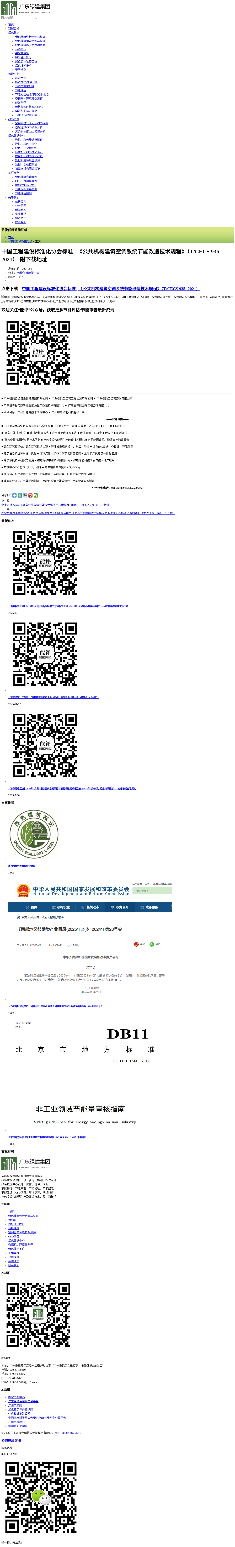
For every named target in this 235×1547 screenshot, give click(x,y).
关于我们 (13, 197)
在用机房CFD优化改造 (29, 156)
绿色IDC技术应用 (25, 148)
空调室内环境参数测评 (29, 98)
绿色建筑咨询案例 (26, 176)
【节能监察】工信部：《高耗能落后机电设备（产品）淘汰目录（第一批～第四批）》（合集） (53, 697)
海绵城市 (20, 49)
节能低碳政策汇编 (26, 115)
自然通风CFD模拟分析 (29, 127)
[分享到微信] (36, 495)
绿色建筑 (13, 32)
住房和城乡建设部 (19, 1413)
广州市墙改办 (16, 1421)
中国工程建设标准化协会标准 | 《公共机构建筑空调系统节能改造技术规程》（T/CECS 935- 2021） (111, 289)
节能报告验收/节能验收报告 (32, 94)
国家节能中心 (16, 1397)
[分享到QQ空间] (20, 495)
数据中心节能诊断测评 (29, 139)
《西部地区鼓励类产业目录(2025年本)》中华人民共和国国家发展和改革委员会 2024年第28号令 (55, 1006)
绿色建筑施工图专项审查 (30, 45)
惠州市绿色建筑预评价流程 (21, 866)
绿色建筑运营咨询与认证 (30, 40)
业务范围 (20, 205)
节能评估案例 (23, 193)
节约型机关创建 (24, 86)
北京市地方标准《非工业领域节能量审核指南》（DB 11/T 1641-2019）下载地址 (47, 1137)
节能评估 (20, 90)
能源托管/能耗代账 (26, 82)
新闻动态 (20, 209)
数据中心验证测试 (26, 164)
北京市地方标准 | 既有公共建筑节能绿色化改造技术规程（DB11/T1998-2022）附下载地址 (55, 505)
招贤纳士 (20, 218)
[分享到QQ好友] (25, 495)
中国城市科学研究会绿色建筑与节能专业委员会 (37, 1417)
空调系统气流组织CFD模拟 (31, 123)
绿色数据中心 (16, 135)
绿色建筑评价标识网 (20, 1409)
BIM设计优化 (23, 57)
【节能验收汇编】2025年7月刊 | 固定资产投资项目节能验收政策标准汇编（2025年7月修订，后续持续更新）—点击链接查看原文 (72, 788)
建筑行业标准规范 (26, 111)
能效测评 (20, 102)
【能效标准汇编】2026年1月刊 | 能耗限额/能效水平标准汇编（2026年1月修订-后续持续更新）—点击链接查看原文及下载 (68, 606)
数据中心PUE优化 (26, 143)
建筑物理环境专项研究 (29, 106)
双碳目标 (13, 28)
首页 (11, 24)
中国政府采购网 (18, 1426)
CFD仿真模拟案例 (26, 181)
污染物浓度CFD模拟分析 (30, 131)
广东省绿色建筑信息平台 (23, 1401)
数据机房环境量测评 (27, 160)
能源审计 (20, 78)
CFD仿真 (13, 119)
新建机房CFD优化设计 (29, 152)
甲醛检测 (20, 69)
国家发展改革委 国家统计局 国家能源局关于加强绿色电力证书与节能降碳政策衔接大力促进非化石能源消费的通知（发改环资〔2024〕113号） (88, 513)
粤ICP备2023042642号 (68, 1432)
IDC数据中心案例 (25, 185)
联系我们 (20, 222)
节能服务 (13, 73)
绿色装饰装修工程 (26, 61)
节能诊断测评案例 (26, 189)
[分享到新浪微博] (30, 495)
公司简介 (20, 201)
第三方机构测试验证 (27, 168)
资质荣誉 (20, 214)
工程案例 (13, 172)
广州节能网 (15, 1405)
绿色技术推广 (23, 65)
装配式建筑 (22, 53)
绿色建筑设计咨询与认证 (30, 36)
